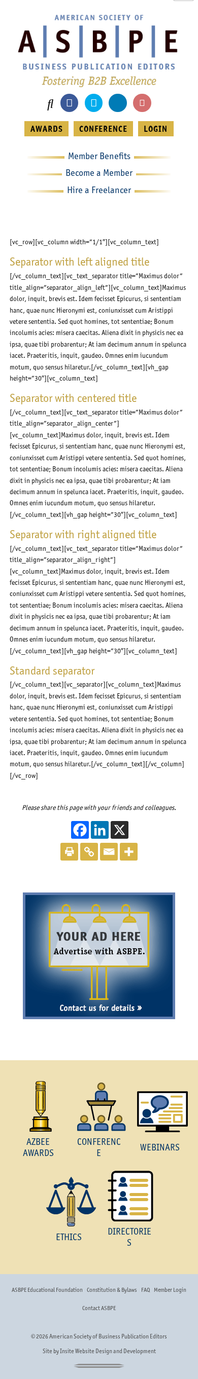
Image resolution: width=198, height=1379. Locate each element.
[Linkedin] (100, 830)
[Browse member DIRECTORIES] (129, 1196)
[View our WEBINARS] (160, 1112)
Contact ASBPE (99, 1308)
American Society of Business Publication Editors (108, 1336)
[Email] (109, 852)
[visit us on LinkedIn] (117, 102)
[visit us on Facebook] (69, 102)
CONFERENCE (103, 129)
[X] (119, 830)
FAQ (145, 1289)
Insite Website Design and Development (108, 1351)
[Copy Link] (89, 852)
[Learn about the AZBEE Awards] (38, 1106)
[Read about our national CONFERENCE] (99, 1106)
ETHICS (69, 1237)
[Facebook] (80, 830)
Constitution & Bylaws (112, 1289)
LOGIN (156, 129)
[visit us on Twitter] (94, 102)
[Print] (69, 852)
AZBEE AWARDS (38, 1147)
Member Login (170, 1289)
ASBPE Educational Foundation (47, 1289)
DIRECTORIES (129, 1237)
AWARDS (46, 129)
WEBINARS (160, 1147)
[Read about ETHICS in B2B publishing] (68, 1201)
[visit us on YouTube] (142, 102)
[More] (129, 852)
